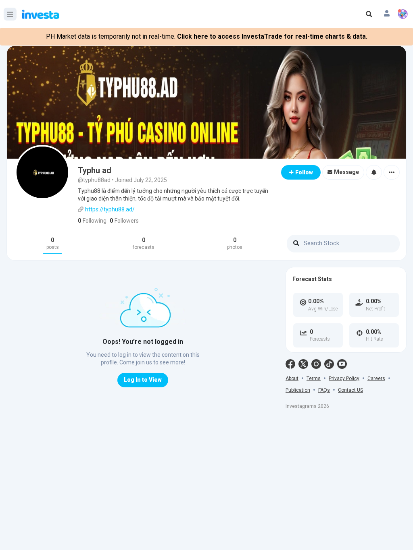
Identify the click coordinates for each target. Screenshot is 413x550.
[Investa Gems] (402, 14)
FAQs (324, 390)
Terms (314, 378)
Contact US (350, 390)
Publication (298, 390)
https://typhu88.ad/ (110, 209)
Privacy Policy (344, 378)
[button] (387, 14)
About (292, 378)
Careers (376, 378)
